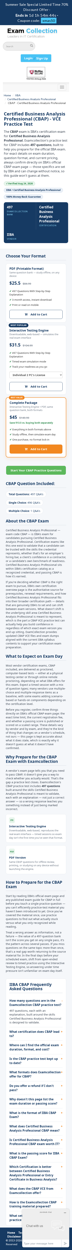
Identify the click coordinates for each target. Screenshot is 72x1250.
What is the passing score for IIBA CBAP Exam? (34, 1155)
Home (7, 95)
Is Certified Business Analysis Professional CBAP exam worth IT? (34, 1142)
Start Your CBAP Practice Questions (36, 470)
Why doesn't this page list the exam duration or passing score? (33, 1101)
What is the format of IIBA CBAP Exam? (32, 1115)
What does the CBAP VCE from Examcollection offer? (31, 1191)
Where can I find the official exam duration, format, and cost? (34, 1047)
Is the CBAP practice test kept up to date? (33, 1061)
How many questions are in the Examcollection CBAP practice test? (35, 1003)
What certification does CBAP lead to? (34, 1034)
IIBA (18, 95)
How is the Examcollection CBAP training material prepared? (33, 1204)
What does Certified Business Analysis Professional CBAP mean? (34, 1128)
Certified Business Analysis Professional (31, 99)
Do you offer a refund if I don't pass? (31, 1088)
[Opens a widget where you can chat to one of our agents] (46, 1228)
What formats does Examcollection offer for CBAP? (35, 1074)
